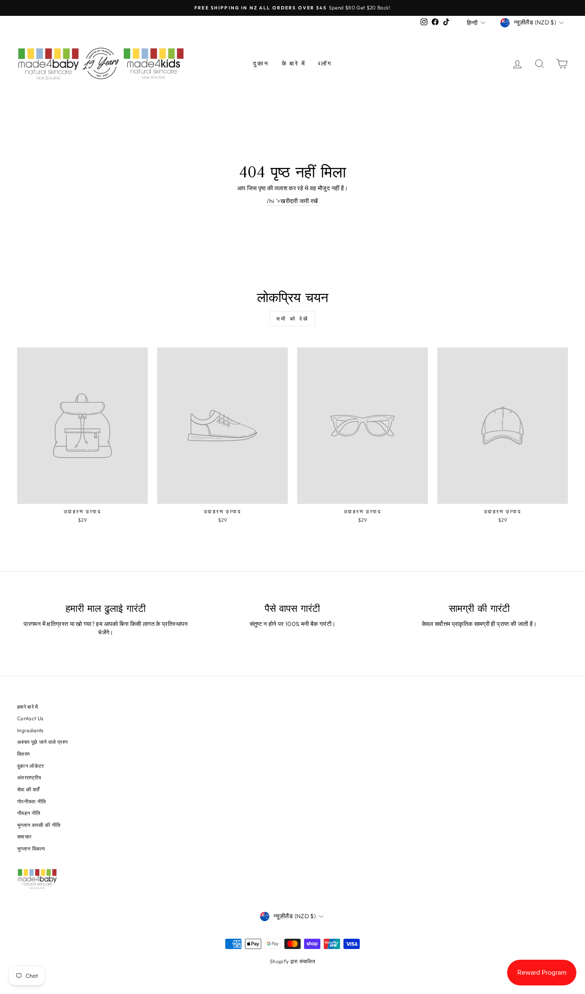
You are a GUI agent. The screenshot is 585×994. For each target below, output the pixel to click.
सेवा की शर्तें (28, 789)
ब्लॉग (324, 63)
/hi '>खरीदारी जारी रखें (292, 201)
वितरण (23, 754)
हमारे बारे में (27, 707)
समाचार (24, 836)
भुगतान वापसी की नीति (39, 825)
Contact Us (30, 718)
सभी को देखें (292, 318)
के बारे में (294, 63)
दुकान (261, 63)
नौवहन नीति (28, 813)
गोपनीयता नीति (31, 801)
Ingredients (30, 730)
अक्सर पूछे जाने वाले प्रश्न (42, 742)
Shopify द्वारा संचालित (292, 961)
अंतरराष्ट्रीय (29, 777)
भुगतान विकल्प (31, 848)
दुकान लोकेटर (30, 766)
